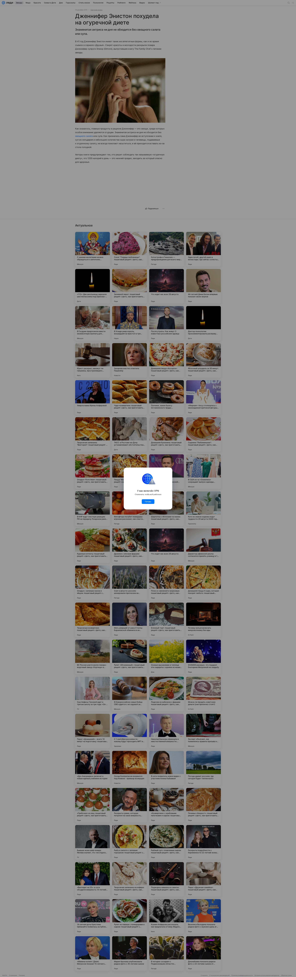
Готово (148, 501)
